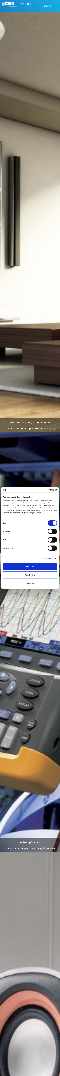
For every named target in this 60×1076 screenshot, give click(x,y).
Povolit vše (30, 566)
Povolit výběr (30, 575)
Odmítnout (30, 583)
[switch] (52, 531)
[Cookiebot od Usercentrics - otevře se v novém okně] (43, 490)
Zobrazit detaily (47, 558)
